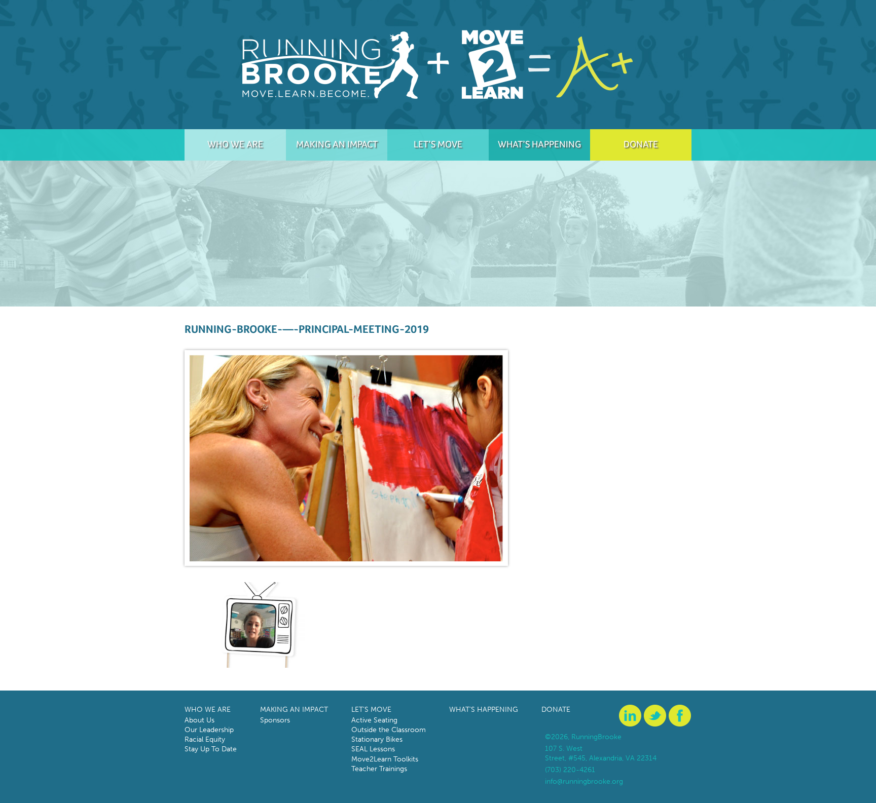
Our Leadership (209, 729)
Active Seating (374, 720)
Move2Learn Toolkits (384, 759)
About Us (199, 720)
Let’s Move (438, 143)
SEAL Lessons (373, 749)
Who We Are (235, 143)
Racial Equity (205, 739)
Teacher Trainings (379, 768)
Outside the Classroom (388, 729)
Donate (641, 143)
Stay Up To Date (211, 749)
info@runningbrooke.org (584, 781)
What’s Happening (539, 143)
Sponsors (275, 720)
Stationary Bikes (377, 739)
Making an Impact (337, 143)
